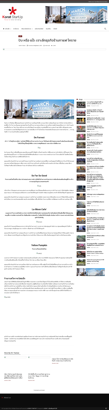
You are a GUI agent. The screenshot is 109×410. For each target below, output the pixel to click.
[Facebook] (106, 408)
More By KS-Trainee (11, 353)
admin (88, 105)
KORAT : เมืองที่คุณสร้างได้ (50, 408)
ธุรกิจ (20, 36)
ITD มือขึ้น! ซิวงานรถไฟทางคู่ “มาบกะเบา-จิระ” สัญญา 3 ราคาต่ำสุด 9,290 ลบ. (39, 376)
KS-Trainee (22, 45)
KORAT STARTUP (32, 408)
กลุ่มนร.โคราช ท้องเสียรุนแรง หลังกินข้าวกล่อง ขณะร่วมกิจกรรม (62, 360)
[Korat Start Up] (13, 5)
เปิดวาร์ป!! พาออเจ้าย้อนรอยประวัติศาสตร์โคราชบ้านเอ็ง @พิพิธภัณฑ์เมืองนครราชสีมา (13, 376)
